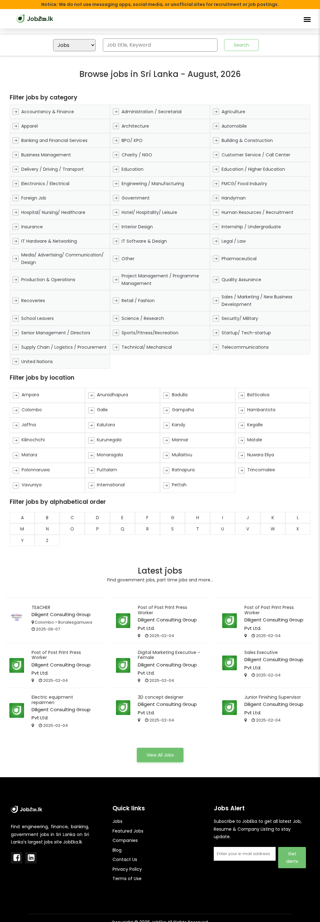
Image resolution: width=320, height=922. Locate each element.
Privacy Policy (127, 869)
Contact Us (124, 859)
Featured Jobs (127, 831)
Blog (117, 850)
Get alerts (292, 857)
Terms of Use (127, 878)
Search (241, 45)
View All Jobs (160, 755)
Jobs (117, 821)
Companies (125, 840)
